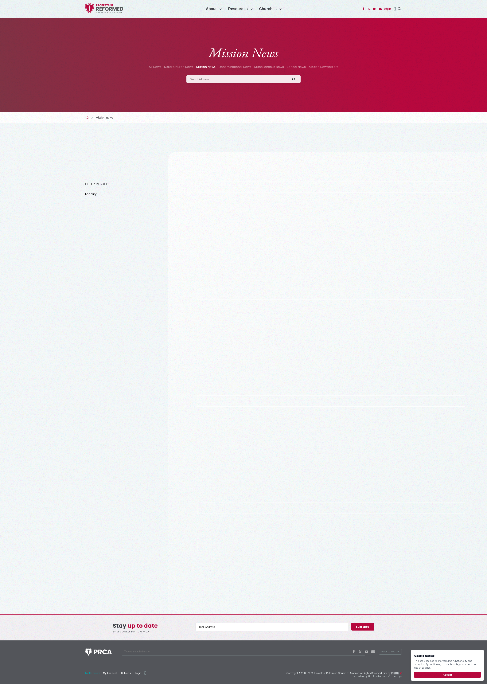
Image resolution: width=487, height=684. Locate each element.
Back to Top (388, 651)
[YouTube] (374, 9)
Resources (238, 9)
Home (87, 117)
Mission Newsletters (323, 67)
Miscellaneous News (269, 67)
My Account (110, 673)
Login (387, 9)
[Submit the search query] (295, 79)
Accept (447, 674)
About (211, 9)
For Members (92, 673)
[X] (369, 9)
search (399, 9)
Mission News (206, 67)
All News (155, 67)
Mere (399, 672)
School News (296, 67)
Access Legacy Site (362, 676)
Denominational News (235, 67)
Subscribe (362, 626)
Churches (268, 9)
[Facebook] (363, 9)
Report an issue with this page (387, 676)
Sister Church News (178, 67)
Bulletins (126, 673)
